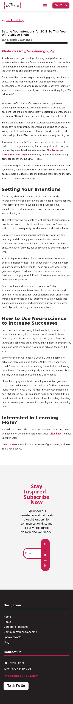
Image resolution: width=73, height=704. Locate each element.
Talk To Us (61, 5)
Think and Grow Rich (14, 154)
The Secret (52, 150)
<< (13, 20)
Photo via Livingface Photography (28, 51)
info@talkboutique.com (21, 676)
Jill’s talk (55, 433)
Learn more (9, 444)
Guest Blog (25, 40)
